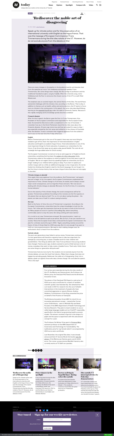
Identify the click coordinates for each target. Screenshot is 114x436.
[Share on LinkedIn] (41, 350)
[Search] (100, 5)
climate (53, 13)
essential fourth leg (45, 110)
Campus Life (80, 5)
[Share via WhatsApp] (38, 350)
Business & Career (64, 1)
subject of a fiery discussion (65, 156)
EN (82, 13)
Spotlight (69, 5)
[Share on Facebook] (33, 350)
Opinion (59, 5)
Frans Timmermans (38, 13)
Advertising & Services (77, 1)
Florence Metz (76, 322)
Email (39, 419)
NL (84, 13)
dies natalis (47, 13)
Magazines (54, 1)
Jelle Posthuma (40, 27)
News (51, 5)
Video (91, 5)
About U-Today (90, 1)
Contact (99, 1)
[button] (97, 414)
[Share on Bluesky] (36, 350)
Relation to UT (35, 424)
